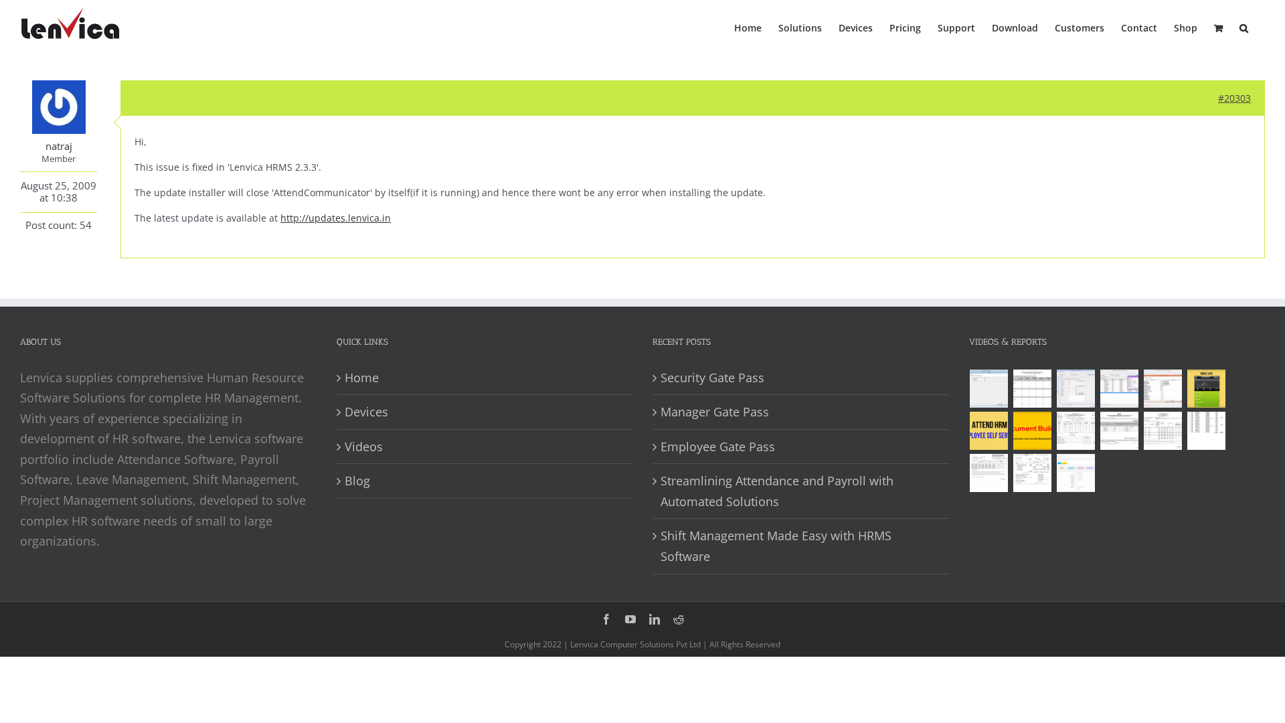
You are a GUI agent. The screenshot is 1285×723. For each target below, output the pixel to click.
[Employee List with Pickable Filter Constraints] (1163, 389)
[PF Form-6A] (1163, 431)
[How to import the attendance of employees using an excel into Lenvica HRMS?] (989, 389)
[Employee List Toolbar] (1120, 389)
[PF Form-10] (1120, 431)
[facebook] (606, 619)
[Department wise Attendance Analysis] (1033, 389)
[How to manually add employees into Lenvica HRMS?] (1076, 389)
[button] (1243, 27)
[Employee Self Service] (989, 431)
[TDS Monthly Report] (1207, 431)
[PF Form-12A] (1076, 431)
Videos (364, 446)
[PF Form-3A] (989, 473)
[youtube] (630, 619)
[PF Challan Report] (1033, 473)
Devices (366, 412)
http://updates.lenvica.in (335, 218)
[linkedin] (654, 619)
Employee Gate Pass (718, 446)
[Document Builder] (1033, 431)
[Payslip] (1076, 473)
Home (362, 378)
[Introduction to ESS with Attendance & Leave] (1207, 389)
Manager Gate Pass (715, 412)
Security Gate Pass (712, 378)
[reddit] (678, 619)
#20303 (1234, 98)
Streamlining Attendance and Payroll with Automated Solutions (777, 491)
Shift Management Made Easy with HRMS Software (776, 546)
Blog (357, 481)
